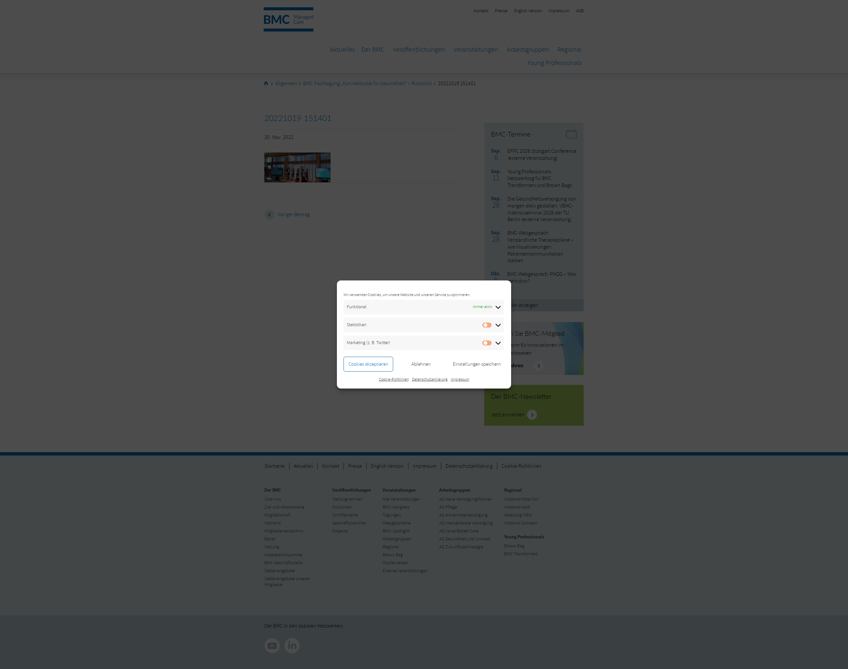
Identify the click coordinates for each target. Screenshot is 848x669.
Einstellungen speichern (477, 364)
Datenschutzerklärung (430, 379)
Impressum (460, 379)
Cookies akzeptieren (368, 364)
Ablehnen (421, 364)
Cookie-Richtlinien (394, 379)
